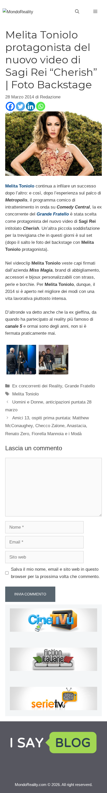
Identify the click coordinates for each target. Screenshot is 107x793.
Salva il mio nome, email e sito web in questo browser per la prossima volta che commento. (55, 573)
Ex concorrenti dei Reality (37, 386)
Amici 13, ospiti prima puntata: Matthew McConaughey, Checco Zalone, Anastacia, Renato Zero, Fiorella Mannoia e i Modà (47, 425)
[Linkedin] (30, 106)
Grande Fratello (80, 386)
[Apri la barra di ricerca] (77, 11)
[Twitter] (20, 106)
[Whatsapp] (40, 106)
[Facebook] (10, 106)
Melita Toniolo (19, 186)
